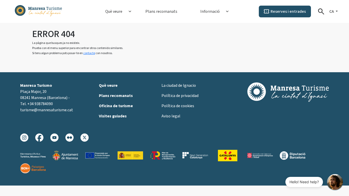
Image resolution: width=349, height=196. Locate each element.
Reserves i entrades (288, 11)
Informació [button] (210, 11)
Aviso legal (170, 116)
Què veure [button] (113, 11)
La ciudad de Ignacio (178, 85)
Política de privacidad (180, 96)
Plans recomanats (161, 11)
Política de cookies (177, 106)
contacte (89, 53)
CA (332, 11)
